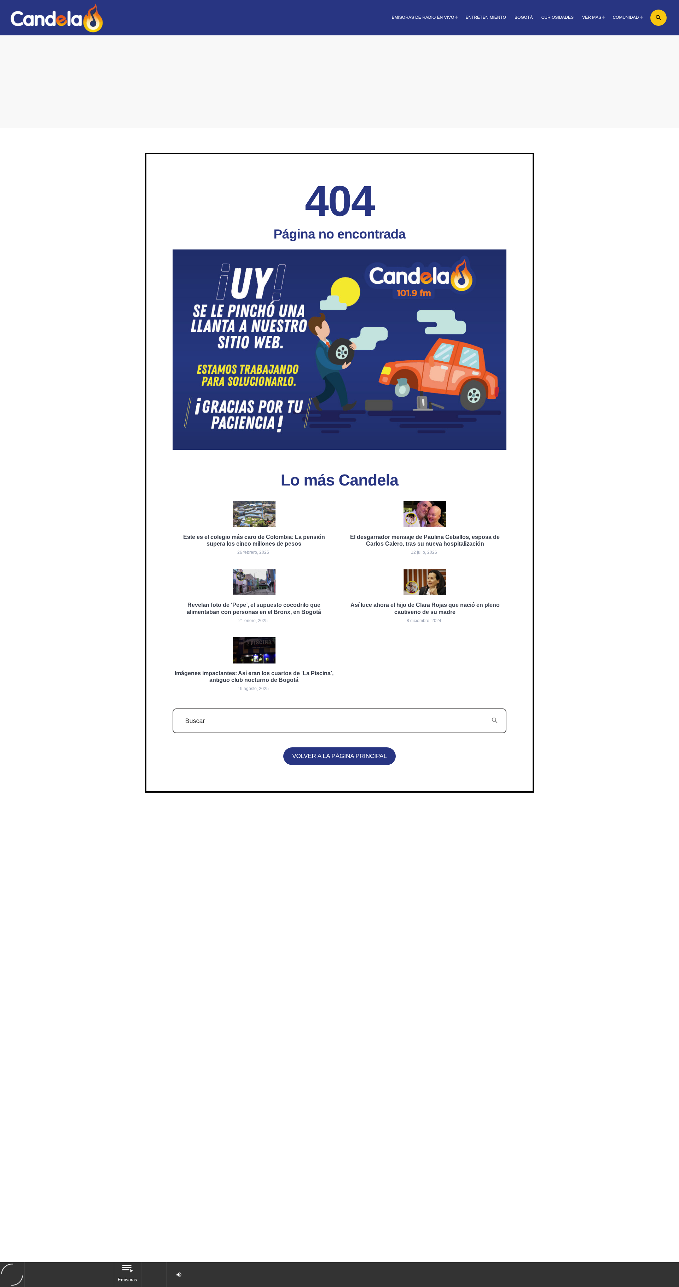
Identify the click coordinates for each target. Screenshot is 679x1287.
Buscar (195, 721)
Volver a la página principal (339, 756)
